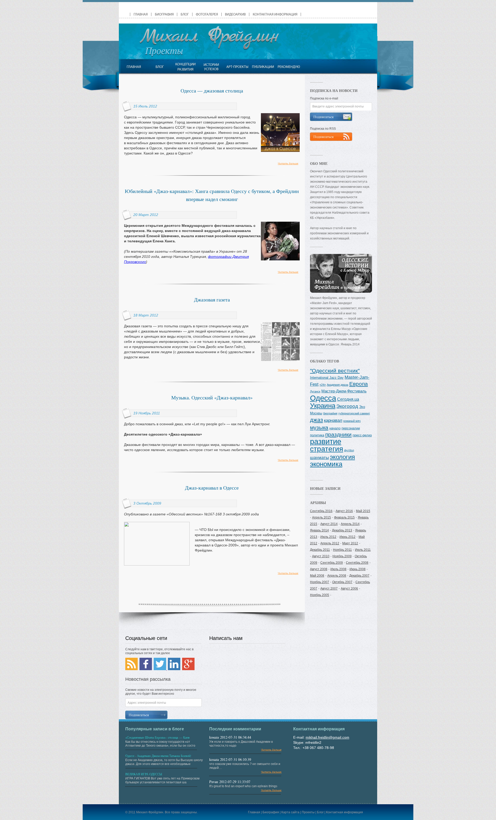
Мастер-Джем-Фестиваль (344, 391)
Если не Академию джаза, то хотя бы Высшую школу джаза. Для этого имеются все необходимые (164, 760)
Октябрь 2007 (342, 582)
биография (330, 413)
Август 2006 (349, 588)
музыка (319, 427)
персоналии (351, 428)
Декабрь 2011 (320, 550)
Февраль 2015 (344, 517)
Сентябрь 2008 (357, 562)
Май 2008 (317, 575)
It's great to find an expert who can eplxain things (245, 788)
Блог (320, 812)
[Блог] (159, 66)
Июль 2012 (328, 537)
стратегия (326, 449)
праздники (338, 434)
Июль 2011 (363, 550)
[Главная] (133, 66)
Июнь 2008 (358, 569)
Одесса (323, 398)
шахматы (319, 457)
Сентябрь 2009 (331, 562)
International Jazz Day (327, 378)
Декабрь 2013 (342, 530)
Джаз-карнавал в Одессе (212, 487)
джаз (316, 420)
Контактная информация (344, 812)
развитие (325, 441)
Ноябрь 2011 (342, 550)
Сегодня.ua (348, 399)
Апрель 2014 (350, 524)
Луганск (315, 391)
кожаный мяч (352, 420)
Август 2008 (318, 569)
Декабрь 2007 (359, 575)
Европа (358, 384)
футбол (349, 450)
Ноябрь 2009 (342, 556)
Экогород (347, 406)
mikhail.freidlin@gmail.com (327, 737)
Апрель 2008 (336, 575)
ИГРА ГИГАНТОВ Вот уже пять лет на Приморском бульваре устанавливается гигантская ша (162, 778)
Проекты (308, 812)
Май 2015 (363, 511)
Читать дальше (288, 163)
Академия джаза (337, 384)
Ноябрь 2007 (319, 582)
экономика (326, 464)
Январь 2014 (319, 530)
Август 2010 (320, 556)
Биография (270, 812)
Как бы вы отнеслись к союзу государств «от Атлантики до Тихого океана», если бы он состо (160, 741)
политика (317, 435)
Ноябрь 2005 (319, 595)
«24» (323, 384)
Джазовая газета (212, 299)
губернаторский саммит (354, 413)
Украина (322, 405)
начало (334, 428)
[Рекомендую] (288, 66)
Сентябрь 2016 (321, 511)
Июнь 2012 (347, 537)
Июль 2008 (338, 569)
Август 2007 (329, 588)
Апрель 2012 (329, 543)
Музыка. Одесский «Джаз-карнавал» (212, 397)
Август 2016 (344, 511)
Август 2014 (329, 524)
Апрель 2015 (321, 517)
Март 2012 (350, 543)
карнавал (333, 420)
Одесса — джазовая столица (212, 90)
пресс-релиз (362, 435)
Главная (254, 812)
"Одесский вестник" (335, 371)
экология (342, 456)
